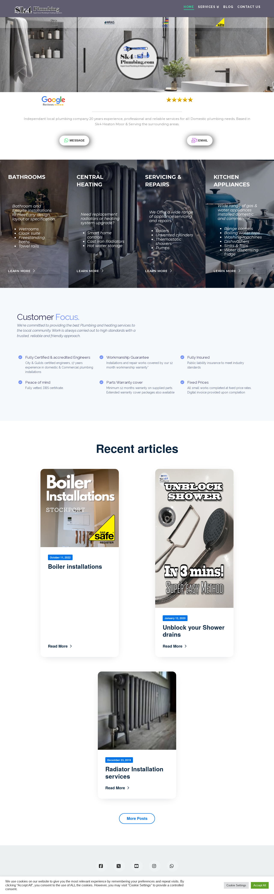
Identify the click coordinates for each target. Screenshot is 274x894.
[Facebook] (101, 866)
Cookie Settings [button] (236, 885)
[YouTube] (137, 866)
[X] (119, 866)
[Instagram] (155, 866)
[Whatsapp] (172, 866)
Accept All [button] (259, 885)
